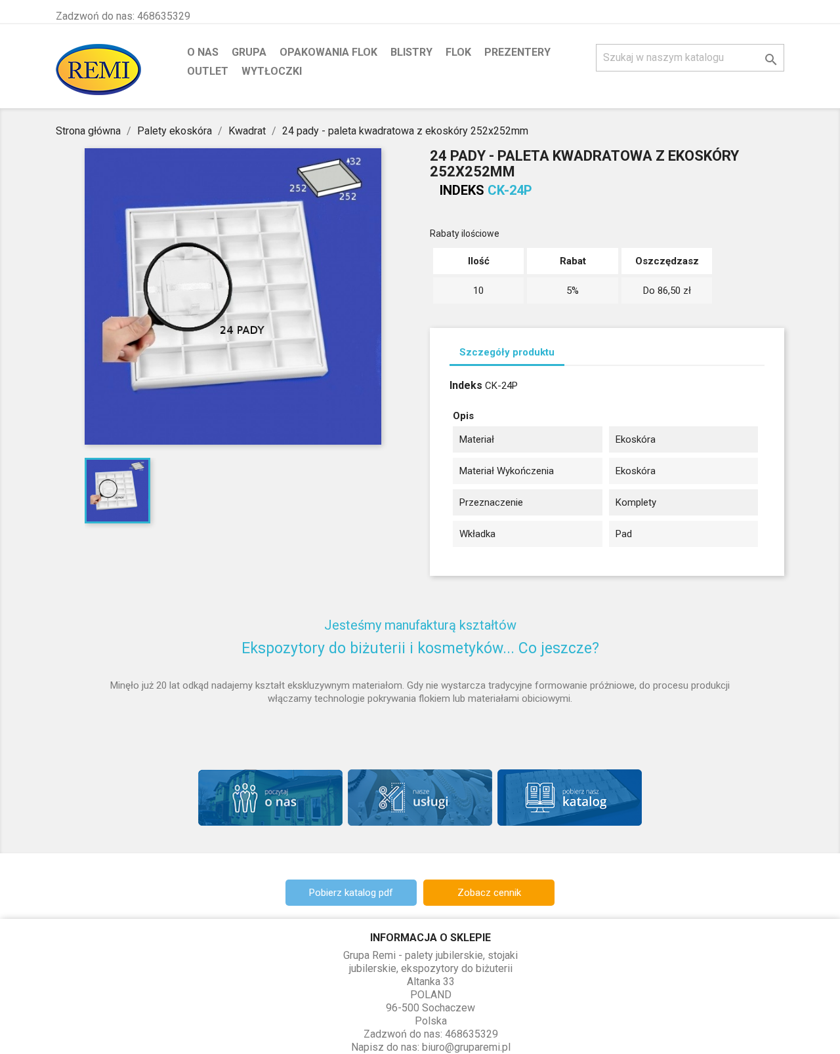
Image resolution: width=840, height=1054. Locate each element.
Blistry (411, 52)
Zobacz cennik (489, 893)
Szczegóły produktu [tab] (507, 352)
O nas (203, 52)
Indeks (462, 190)
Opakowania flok (328, 52)
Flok (458, 52)
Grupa (249, 52)
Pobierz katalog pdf (351, 893)
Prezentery (517, 52)
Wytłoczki (272, 71)
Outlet (207, 71)
